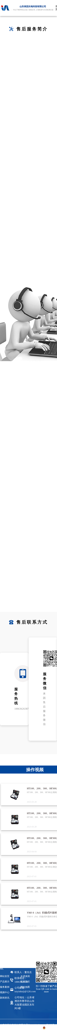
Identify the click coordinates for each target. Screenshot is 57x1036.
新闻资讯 (4, 997)
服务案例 (4, 987)
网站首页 (4, 976)
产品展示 (4, 981)
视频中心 (4, 992)
